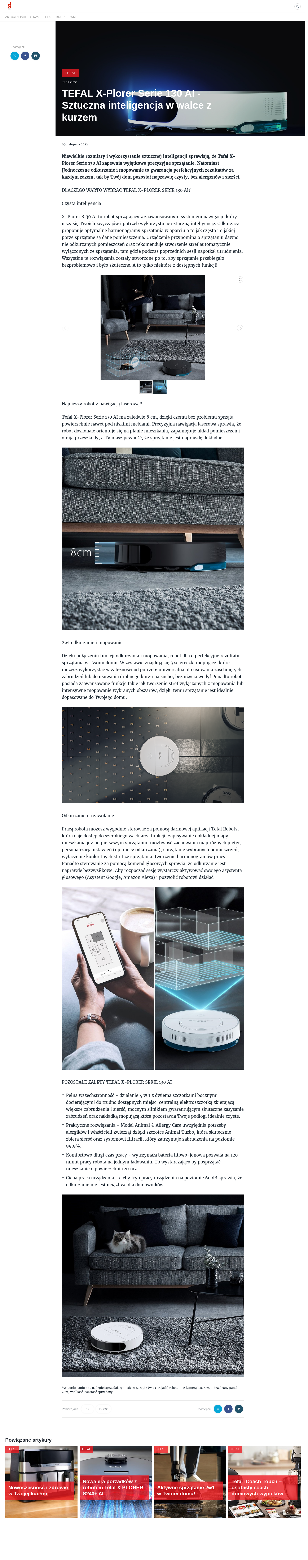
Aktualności (15, 17)
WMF (74, 17)
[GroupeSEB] (9, 10)
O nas (34, 17)
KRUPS (61, 17)
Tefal (47, 17)
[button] (240, 278)
